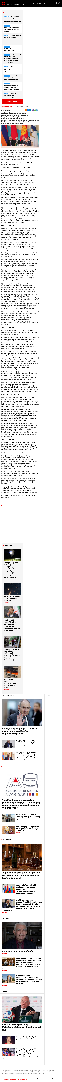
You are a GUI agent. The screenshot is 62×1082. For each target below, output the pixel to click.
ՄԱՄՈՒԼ (50, 3)
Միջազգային (8, 545)
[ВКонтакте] (28, 110)
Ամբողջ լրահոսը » (13, 101)
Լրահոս (7, 12)
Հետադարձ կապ (8, 1079)
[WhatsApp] (35, 110)
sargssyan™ (55, 1078)
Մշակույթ (6, 918)
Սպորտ (5, 991)
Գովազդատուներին (22, 1079)
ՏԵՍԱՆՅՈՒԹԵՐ (41, 3)
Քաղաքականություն (22, 106)
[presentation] (56, 505)
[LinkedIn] (30, 110)
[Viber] (33, 110)
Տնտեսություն (7, 839)
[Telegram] (37, 110)
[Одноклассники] (26, 110)
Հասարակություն (8, 766)
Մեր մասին (14, 1079)
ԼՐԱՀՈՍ (32, 3)
